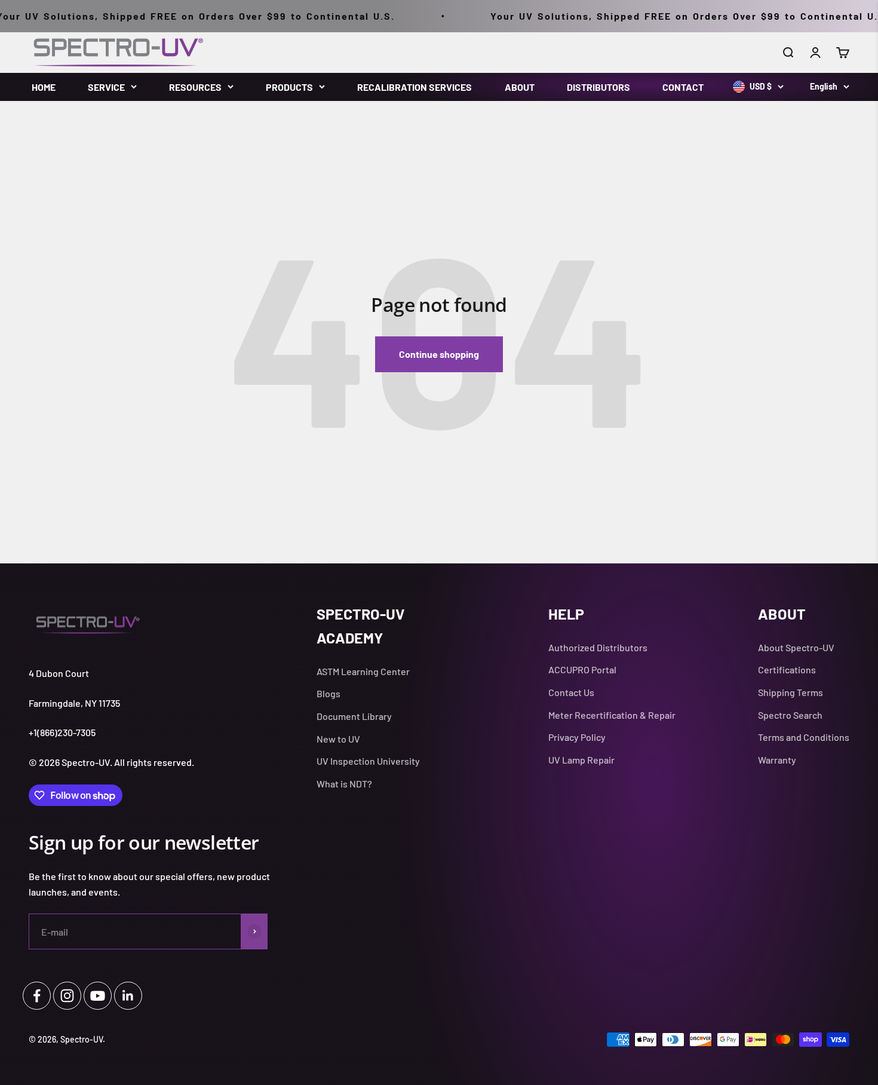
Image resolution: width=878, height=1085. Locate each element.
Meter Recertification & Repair (612, 715)
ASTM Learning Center (363, 671)
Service (106, 87)
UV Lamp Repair (581, 759)
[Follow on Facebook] (37, 996)
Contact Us (571, 692)
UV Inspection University (368, 761)
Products (289, 87)
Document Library (354, 716)
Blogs (328, 693)
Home (44, 87)
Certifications (787, 669)
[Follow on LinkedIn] (128, 996)
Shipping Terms (790, 692)
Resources (195, 87)
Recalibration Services (414, 87)
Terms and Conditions (803, 737)
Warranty (777, 759)
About (520, 87)
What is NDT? (344, 783)
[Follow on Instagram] (67, 996)
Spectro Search (790, 715)
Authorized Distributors (597, 647)
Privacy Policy (577, 737)
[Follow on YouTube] (98, 996)
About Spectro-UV (796, 647)
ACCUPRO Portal (582, 669)
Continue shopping (439, 354)
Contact (683, 87)
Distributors (598, 87)
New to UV (338, 738)
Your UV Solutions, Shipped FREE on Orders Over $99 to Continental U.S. (667, 16)
